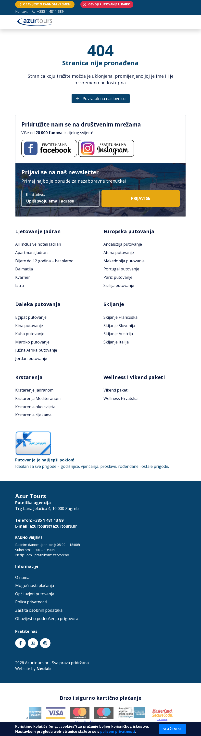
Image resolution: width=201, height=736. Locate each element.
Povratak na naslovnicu (104, 98)
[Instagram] (106, 148)
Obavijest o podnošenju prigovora (46, 618)
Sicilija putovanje (118, 285)
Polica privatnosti (31, 602)
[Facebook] (49, 148)
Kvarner (22, 277)
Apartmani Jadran (31, 252)
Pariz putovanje (117, 277)
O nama (22, 577)
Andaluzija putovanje (122, 244)
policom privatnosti (117, 731)
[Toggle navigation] (179, 22)
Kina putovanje (29, 325)
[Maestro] (104, 712)
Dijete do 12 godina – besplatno (44, 261)
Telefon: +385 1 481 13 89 (39, 520)
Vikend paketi (115, 390)
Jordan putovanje (31, 358)
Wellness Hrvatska (120, 398)
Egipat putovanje (31, 317)
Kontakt (21, 11)
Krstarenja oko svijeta (35, 406)
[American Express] (34, 712)
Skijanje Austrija (118, 333)
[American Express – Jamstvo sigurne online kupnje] (131, 712)
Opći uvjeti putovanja (34, 593)
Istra (19, 285)
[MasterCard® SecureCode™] (162, 713)
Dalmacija (24, 269)
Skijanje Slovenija (119, 325)
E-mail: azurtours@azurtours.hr (46, 526)
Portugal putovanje (121, 269)
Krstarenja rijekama (33, 415)
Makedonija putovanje (124, 261)
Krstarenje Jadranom (34, 390)
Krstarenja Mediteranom (38, 398)
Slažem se (172, 729)
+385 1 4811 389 (50, 11)
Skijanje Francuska (120, 317)
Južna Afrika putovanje (36, 350)
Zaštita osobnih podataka (39, 610)
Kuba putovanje (29, 333)
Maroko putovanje (32, 342)
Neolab (44, 668)
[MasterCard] (80, 712)
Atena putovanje (118, 252)
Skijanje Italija (116, 342)
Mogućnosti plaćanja (34, 585)
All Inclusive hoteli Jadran (38, 244)
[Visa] (56, 712)
